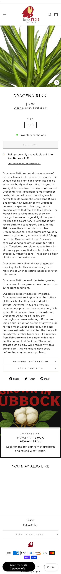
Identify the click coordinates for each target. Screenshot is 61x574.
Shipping (18, 107)
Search (30, 519)
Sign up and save (30, 534)
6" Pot (30, 125)
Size (30, 119)
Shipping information (30, 361)
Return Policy (30, 525)
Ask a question (30, 368)
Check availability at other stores (24, 163)
